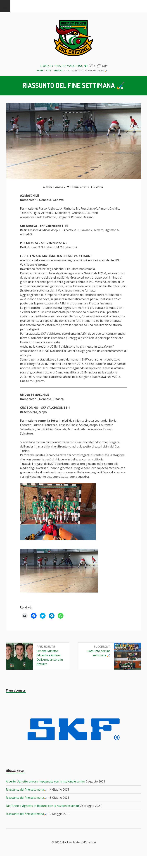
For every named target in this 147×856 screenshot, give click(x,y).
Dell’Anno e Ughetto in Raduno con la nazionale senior (42, 806)
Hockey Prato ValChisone (64, 66)
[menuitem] (5, 6)
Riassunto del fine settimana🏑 (27, 789)
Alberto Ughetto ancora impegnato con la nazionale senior (45, 781)
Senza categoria (55, 187)
